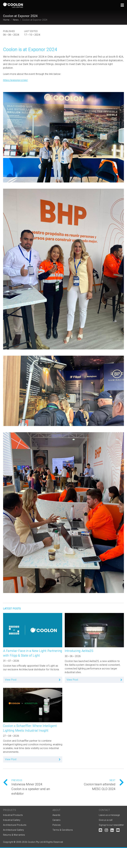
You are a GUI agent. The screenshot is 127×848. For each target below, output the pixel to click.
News (16, 20)
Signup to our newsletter (111, 825)
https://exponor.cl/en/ (15, 80)
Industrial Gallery (11, 820)
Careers (57, 820)
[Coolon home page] (13, 5)
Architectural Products (14, 825)
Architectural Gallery (13, 830)
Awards (56, 815)
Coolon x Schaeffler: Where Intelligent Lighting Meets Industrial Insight (30, 728)
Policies (57, 825)
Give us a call (105, 820)
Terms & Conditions (63, 830)
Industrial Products (13, 815)
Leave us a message (109, 815)
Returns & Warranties (14, 835)
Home (6, 20)
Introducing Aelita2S (79, 651)
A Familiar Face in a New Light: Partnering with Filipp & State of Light (32, 653)
